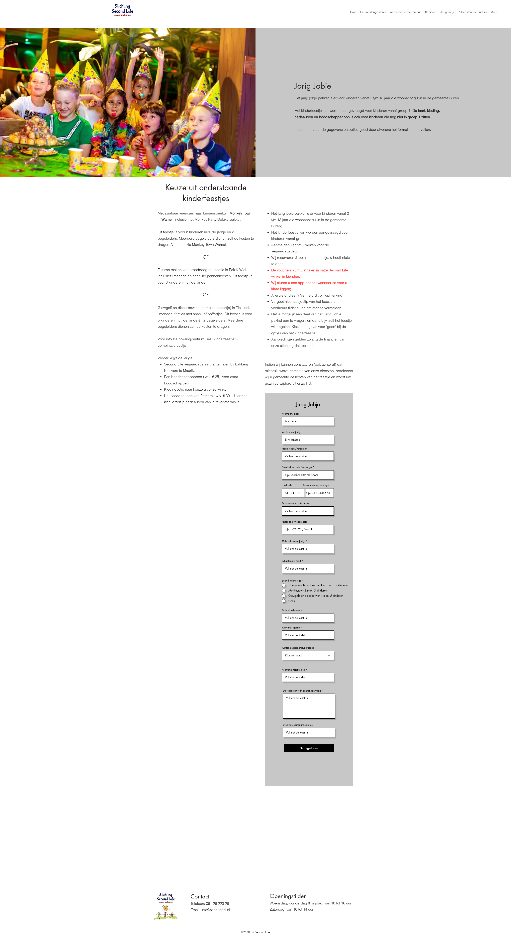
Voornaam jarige (290, 414)
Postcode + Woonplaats (294, 522)
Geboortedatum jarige (293, 541)
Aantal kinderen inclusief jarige (298, 648)
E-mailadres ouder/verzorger (297, 467)
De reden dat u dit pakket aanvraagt (302, 691)
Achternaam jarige (291, 432)
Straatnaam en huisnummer (296, 503)
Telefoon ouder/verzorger (316, 485)
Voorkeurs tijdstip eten (293, 670)
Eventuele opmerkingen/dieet (298, 725)
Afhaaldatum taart (291, 561)
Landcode (287, 485)
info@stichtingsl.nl (215, 909)
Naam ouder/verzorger (294, 449)
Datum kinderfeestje (292, 610)
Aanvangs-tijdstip (291, 627)
